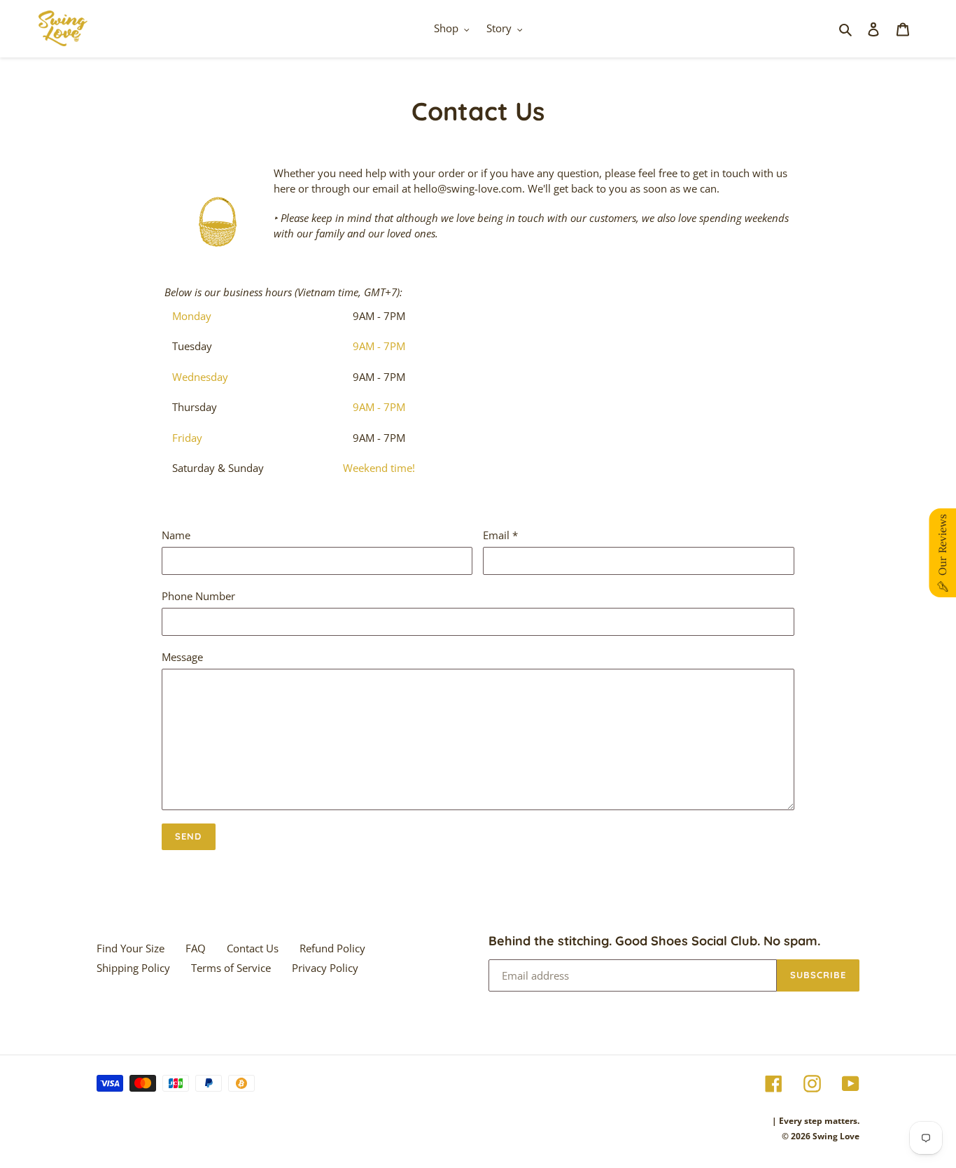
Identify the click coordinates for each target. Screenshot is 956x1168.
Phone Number (198, 596)
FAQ (195, 948)
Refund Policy (332, 948)
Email (500, 535)
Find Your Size (130, 948)
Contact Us (253, 948)
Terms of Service (231, 968)
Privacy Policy (325, 968)
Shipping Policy (133, 968)
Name (176, 535)
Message (182, 657)
